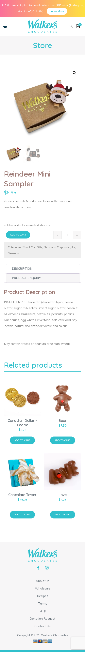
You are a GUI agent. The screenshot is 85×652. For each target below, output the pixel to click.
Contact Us (42, 626)
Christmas (49, 247)
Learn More (57, 11)
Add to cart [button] (22, 440)
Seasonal (14, 253)
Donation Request (42, 618)
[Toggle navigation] (5, 26)
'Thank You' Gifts (32, 247)
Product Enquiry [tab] (26, 278)
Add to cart (18, 234)
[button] (74, 73)
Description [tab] (22, 268)
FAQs (42, 611)
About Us (42, 581)
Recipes (42, 596)
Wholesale (42, 588)
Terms (42, 603)
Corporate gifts (66, 247)
